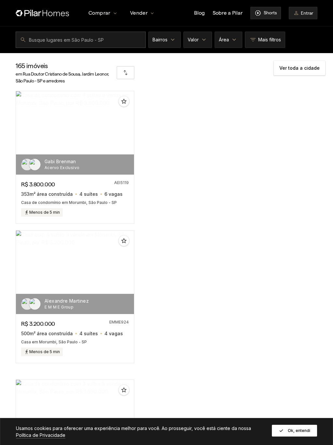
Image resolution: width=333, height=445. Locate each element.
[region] (75, 133)
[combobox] (81, 40)
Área (224, 39)
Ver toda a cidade (299, 68)
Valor (193, 39)
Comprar (99, 13)
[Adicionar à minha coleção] (124, 101)
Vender (139, 13)
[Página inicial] (42, 13)
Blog (199, 13)
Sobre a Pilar (228, 13)
